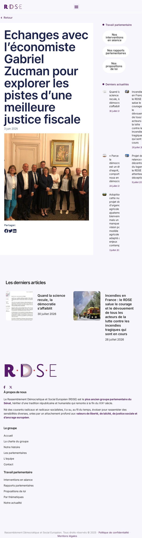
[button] (76, 7)
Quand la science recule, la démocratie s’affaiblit (116, 99)
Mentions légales (67, 535)
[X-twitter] (10, 387)
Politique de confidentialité (114, 532)
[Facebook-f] (4, 387)
